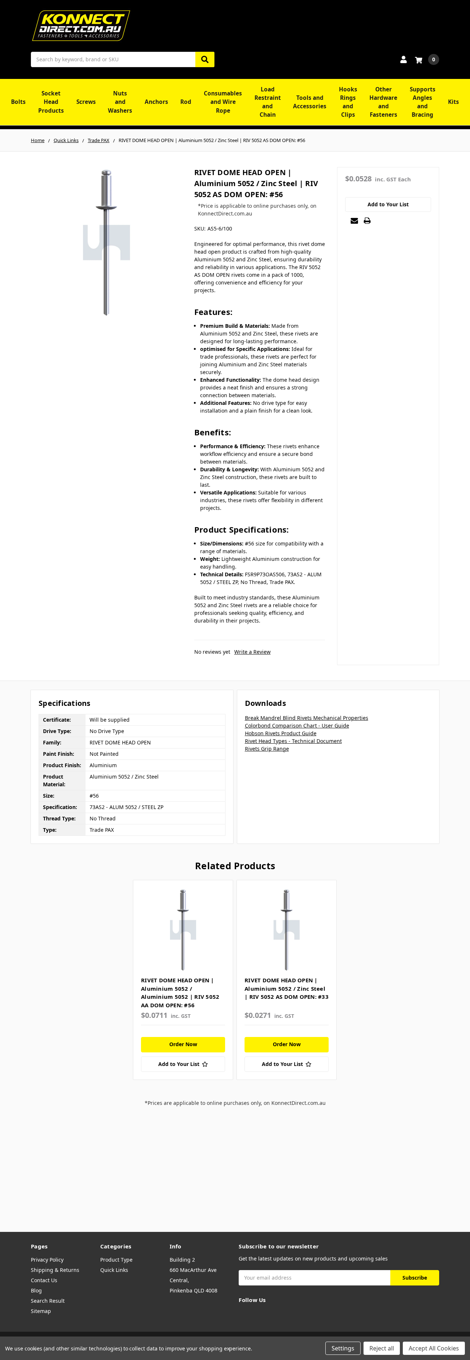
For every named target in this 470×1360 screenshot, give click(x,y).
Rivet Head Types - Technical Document (293, 740)
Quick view (183, 929)
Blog (36, 1290)
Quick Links (114, 1269)
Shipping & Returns (55, 1269)
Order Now (183, 1044)
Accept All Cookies (434, 1348)
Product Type (116, 1259)
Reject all (381, 1348)
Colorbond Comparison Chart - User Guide (297, 725)
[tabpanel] (183, 980)
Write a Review (252, 651)
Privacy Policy (47, 1259)
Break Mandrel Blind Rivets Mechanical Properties (306, 717)
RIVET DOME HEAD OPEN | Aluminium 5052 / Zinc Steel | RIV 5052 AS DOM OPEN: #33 (287, 988)
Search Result (48, 1300)
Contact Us (44, 1280)
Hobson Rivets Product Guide (281, 733)
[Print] (367, 220)
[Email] (354, 220)
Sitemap (41, 1311)
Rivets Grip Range (267, 748)
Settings (343, 1348)
